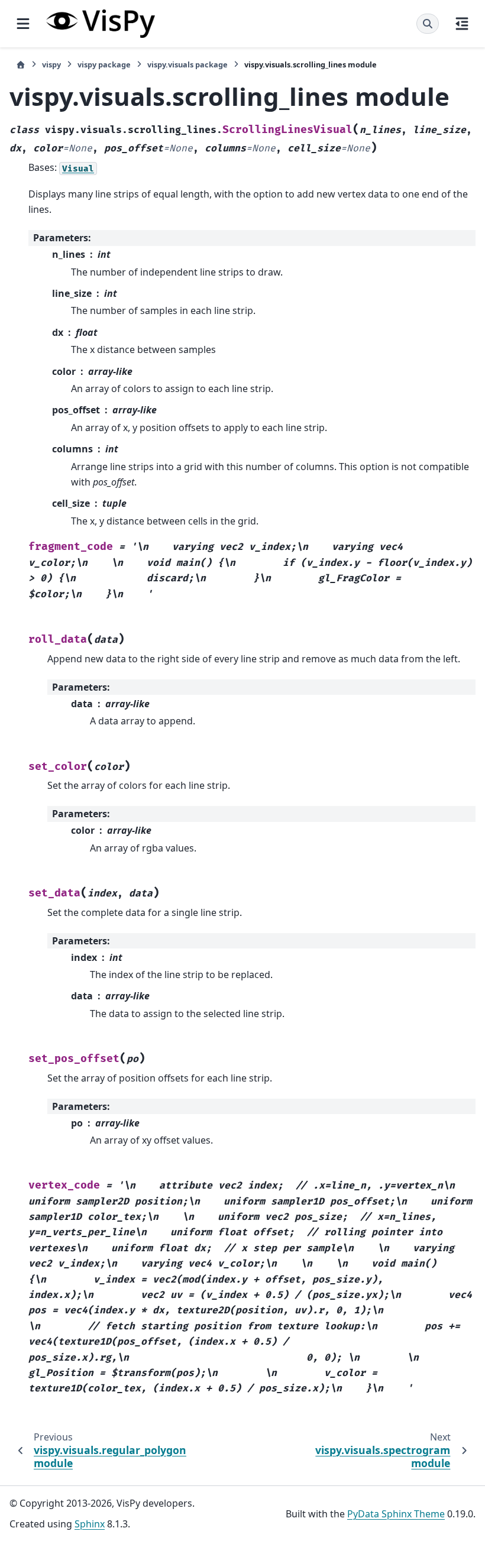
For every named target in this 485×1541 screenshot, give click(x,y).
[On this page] (462, 24)
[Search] (427, 24)
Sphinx (90, 1523)
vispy (51, 64)
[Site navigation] (23, 24)
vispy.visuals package (187, 64)
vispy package (104, 64)
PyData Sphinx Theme (396, 1513)
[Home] (20, 65)
